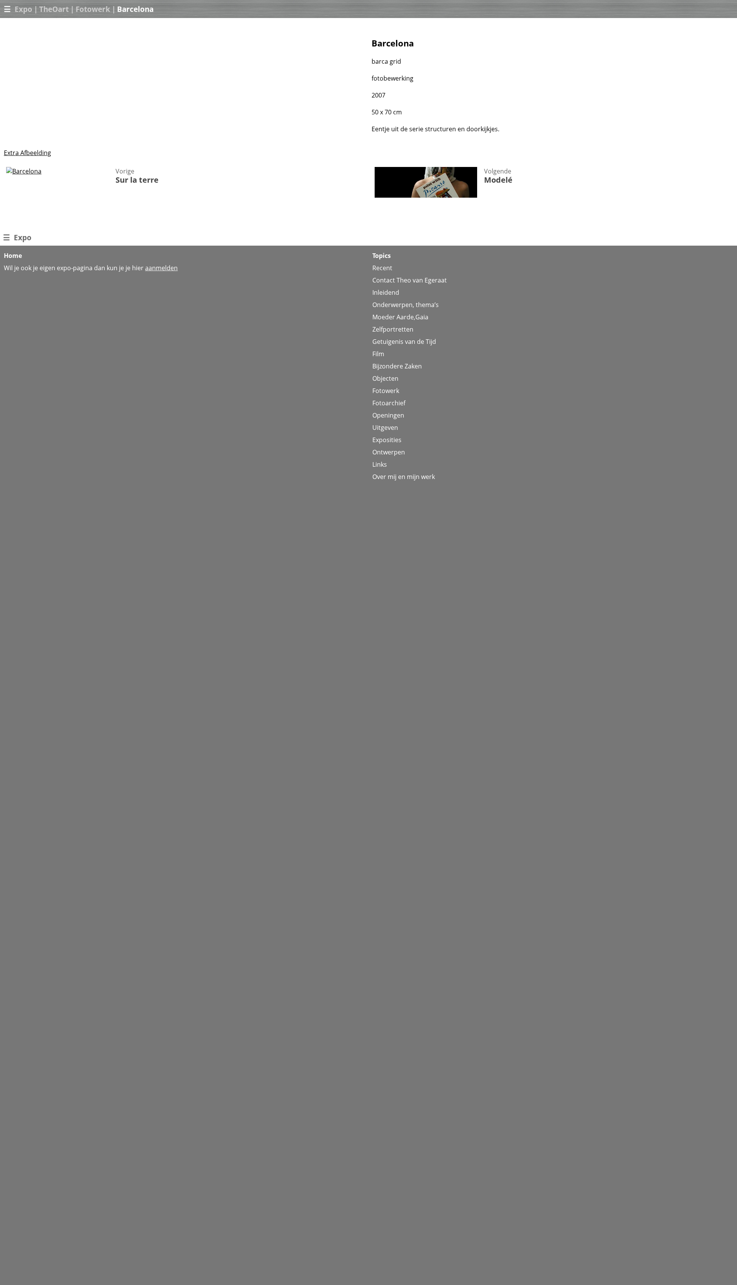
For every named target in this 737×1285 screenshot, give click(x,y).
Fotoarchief (388, 403)
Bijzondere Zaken (397, 366)
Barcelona (135, 9)
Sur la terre (137, 180)
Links (379, 464)
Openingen (388, 415)
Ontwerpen (388, 452)
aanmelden (161, 268)
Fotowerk (93, 9)
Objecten (385, 378)
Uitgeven (385, 427)
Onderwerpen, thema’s (405, 305)
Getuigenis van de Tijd (404, 341)
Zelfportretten (392, 329)
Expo (23, 9)
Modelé (498, 180)
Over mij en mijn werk (403, 476)
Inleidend (385, 292)
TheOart (54, 9)
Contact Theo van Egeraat (409, 280)
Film (378, 354)
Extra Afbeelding (27, 153)
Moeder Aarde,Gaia (400, 317)
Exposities (387, 440)
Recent (382, 268)
